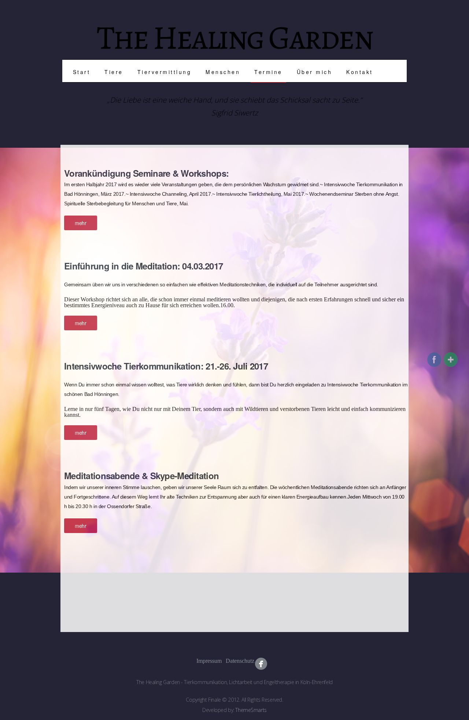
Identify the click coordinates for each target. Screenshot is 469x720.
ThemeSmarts (250, 709)
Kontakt (359, 72)
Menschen (223, 72)
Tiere (113, 72)
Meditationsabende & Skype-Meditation (141, 475)
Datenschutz (232, 661)
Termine (268, 72)
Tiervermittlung (164, 72)
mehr (80, 223)
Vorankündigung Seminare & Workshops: (146, 173)
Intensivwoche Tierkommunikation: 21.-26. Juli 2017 (166, 366)
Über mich (314, 72)
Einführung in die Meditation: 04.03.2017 (143, 266)
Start (82, 72)
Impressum (202, 661)
